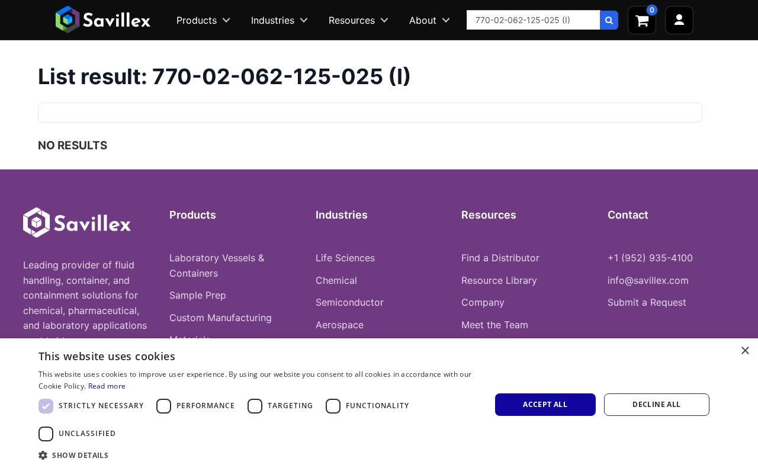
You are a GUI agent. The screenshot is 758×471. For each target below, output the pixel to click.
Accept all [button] (545, 404)
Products (196, 20)
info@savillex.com (648, 280)
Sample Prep (197, 295)
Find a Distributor (500, 258)
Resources (352, 20)
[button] (257, 455)
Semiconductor (350, 302)
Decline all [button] (656, 404)
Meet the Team (494, 325)
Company (483, 302)
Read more (107, 386)
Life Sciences (345, 258)
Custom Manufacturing (220, 317)
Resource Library (499, 280)
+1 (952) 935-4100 (650, 258)
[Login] (679, 20)
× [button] (744, 351)
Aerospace (340, 325)
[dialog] (379, 404)
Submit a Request (647, 302)
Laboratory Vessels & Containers (216, 265)
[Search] (609, 20)
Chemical (336, 280)
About (422, 20)
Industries (272, 20)
